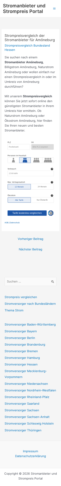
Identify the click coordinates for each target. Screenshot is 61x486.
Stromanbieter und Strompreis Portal (24, 8)
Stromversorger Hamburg (22, 358)
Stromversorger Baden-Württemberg (30, 324)
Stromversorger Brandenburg (25, 344)
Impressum (30, 451)
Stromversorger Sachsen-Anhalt (27, 417)
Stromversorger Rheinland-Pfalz (27, 397)
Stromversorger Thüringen (23, 430)
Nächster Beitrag (30, 249)
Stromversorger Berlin (20, 338)
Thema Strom (14, 310)
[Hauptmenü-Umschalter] (54, 8)
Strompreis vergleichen (21, 297)
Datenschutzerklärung (30, 456)
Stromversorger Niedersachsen (26, 383)
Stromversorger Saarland (22, 403)
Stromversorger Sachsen (22, 410)
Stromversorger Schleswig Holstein (29, 423)
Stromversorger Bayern (21, 331)
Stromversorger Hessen (21, 364)
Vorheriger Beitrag (30, 239)
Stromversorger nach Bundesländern (30, 303)
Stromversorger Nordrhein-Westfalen (30, 390)
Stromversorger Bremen (21, 351)
